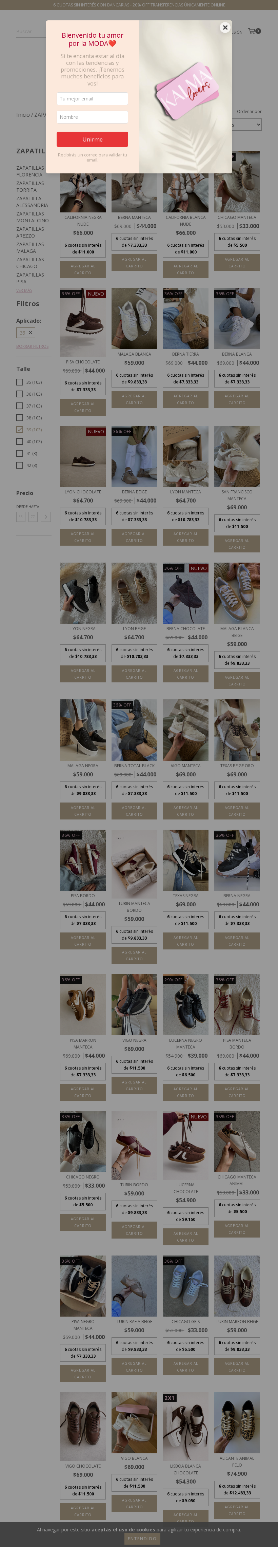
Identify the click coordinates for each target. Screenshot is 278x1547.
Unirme (92, 139)
